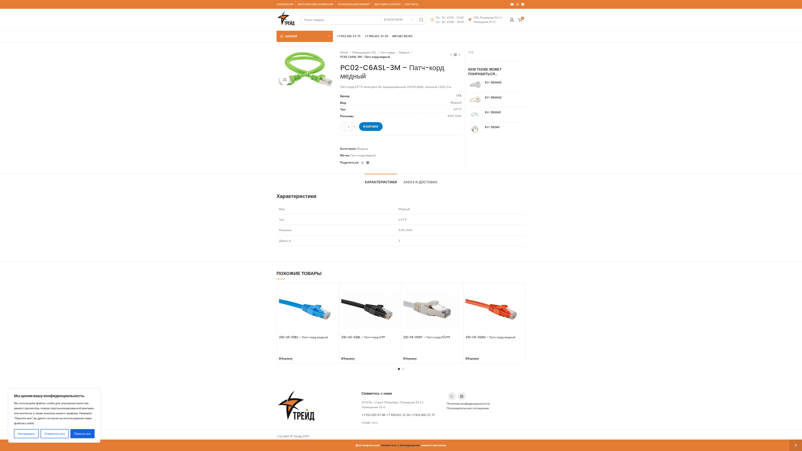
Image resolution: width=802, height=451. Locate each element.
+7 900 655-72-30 (398, 415)
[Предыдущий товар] (451, 55)
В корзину (370, 126)
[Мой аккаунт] (512, 20)
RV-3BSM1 (492, 127)
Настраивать (26, 433)
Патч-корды (388, 52)
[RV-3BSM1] (475, 129)
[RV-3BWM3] (475, 85)
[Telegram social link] (522, 4)
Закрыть (795, 445)
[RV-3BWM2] (475, 100)
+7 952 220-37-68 (373, 415)
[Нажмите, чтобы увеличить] (285, 79)
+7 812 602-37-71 (423, 415)
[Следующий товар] (459, 55)
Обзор (344, 52)
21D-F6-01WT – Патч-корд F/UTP (426, 337)
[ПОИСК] (421, 20)
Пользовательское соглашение (468, 408)
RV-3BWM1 (493, 112)
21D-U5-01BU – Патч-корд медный (303, 337)
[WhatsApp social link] (517, 4)
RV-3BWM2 (493, 98)
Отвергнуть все (54, 433)
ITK (459, 95)
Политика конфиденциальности (468, 403)
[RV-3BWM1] (475, 114)
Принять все (82, 433)
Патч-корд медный (363, 155)
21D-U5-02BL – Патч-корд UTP (363, 337)
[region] (54, 416)
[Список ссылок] (401, 422)
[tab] (381, 180)
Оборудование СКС (364, 52)
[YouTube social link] (512, 4)
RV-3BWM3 (493, 83)
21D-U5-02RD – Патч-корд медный (490, 337)
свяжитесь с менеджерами (400, 445)
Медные (404, 52)
